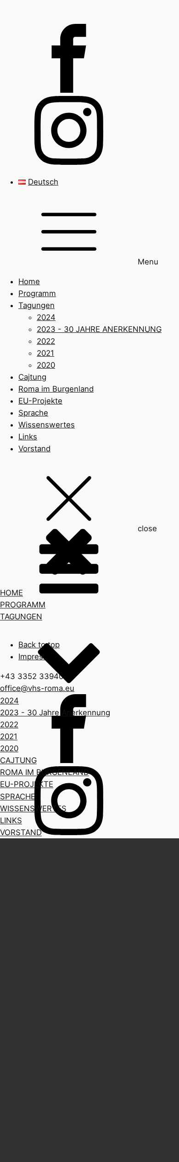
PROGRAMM (22, 605)
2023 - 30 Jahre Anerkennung (55, 713)
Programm (37, 293)
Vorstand (34, 448)
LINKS (11, 820)
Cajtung (32, 377)
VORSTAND (21, 832)
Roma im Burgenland (56, 388)
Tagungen (36, 305)
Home (29, 281)
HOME (11, 593)
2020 (46, 365)
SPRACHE (17, 796)
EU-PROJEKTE (26, 784)
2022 (46, 341)
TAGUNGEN (21, 617)
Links (27, 436)
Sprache (33, 412)
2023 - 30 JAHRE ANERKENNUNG (99, 329)
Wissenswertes (46, 424)
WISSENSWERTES (33, 808)
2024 (46, 317)
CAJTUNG (18, 760)
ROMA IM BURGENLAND (44, 772)
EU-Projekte (40, 400)
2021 (45, 353)
